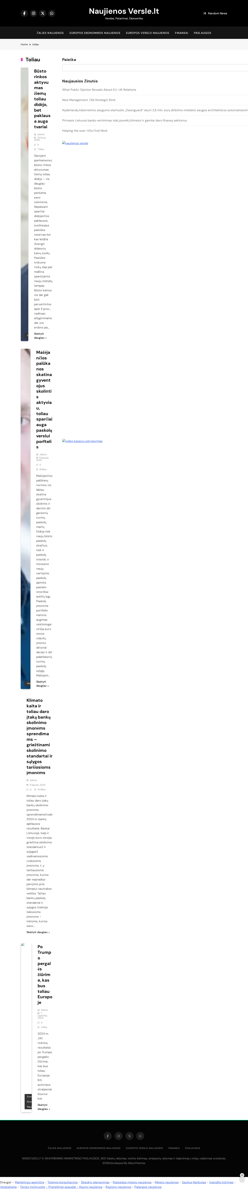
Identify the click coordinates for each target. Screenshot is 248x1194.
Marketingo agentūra (29, 1182)
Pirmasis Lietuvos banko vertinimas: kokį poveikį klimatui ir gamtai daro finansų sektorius (124, 120)
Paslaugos (202, 33)
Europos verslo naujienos (147, 33)
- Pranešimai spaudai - (62, 1187)
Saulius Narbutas (194, 1182)
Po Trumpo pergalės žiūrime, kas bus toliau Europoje (45, 974)
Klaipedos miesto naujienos (132, 1182)
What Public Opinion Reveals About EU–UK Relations (99, 90)
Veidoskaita (8, 1187)
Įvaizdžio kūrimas (221, 1182)
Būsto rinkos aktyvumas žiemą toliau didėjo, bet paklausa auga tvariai (42, 99)
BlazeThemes (136, 1163)
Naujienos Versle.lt (124, 11)
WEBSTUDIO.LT (31, 1158)
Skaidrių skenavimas (95, 1182)
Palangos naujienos (148, 1187)
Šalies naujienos (50, 33)
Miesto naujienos (167, 1182)
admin (41, 134)
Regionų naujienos (118, 1187)
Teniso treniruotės (32, 1187)
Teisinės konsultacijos (62, 1182)
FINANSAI (181, 33)
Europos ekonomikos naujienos (95, 33)
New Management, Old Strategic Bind (88, 100)
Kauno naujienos (90, 1187)
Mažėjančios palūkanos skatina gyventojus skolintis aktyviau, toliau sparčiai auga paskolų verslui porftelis (44, 400)
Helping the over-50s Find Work (85, 131)
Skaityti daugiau (39, 335)
